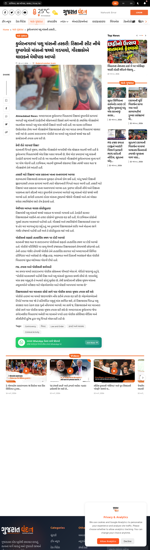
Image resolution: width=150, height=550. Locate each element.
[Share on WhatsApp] (6, 116)
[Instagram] (18, 12)
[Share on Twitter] (6, 124)
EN (131, 3)
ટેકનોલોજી (128, 21)
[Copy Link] (6, 132)
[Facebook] (5, 12)
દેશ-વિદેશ (21, 21)
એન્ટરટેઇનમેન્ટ (80, 21)
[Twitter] (11, 12)
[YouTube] (25, 12)
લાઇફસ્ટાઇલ (98, 21)
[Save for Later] (6, 100)
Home (6, 29)
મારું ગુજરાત (36, 21)
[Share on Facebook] (6, 108)
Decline (127, 541)
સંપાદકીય (52, 21)
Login (139, 12)
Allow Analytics (108, 541)
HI (123, 3)
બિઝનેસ (114, 21)
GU (115, 3)
